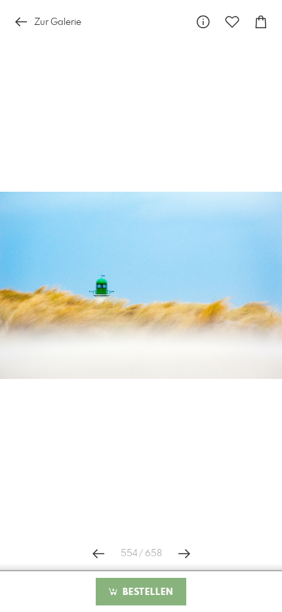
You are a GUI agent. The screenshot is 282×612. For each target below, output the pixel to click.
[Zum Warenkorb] (261, 22)
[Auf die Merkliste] (232, 22)
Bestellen (146, 592)
